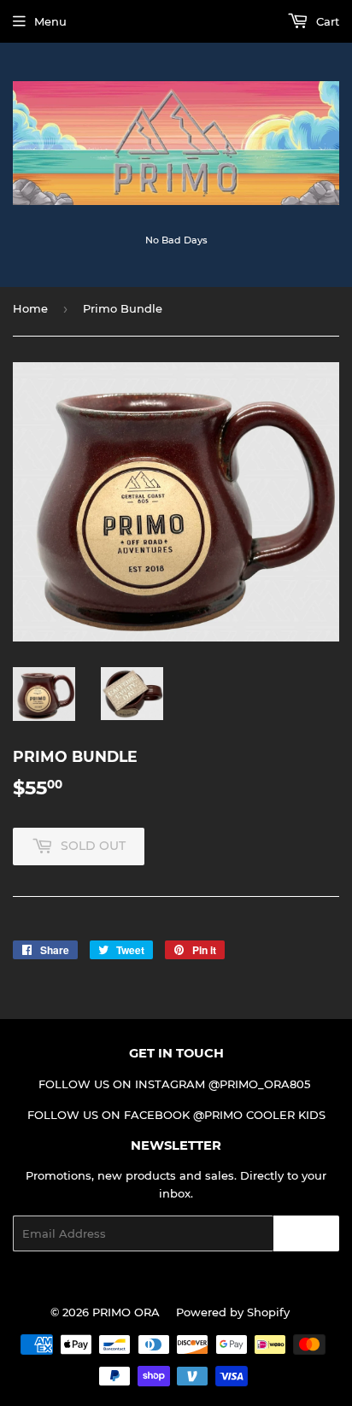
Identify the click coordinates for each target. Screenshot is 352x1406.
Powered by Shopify (233, 1312)
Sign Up (306, 1233)
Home (30, 308)
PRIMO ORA (126, 1312)
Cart (326, 21)
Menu (50, 21)
